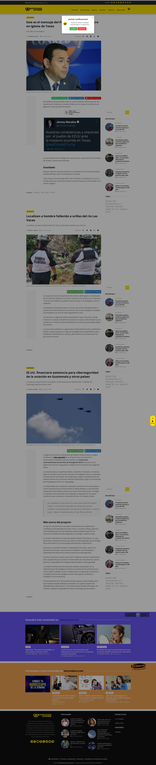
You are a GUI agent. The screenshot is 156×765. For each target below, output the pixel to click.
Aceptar (73, 28)
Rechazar (82, 28)
